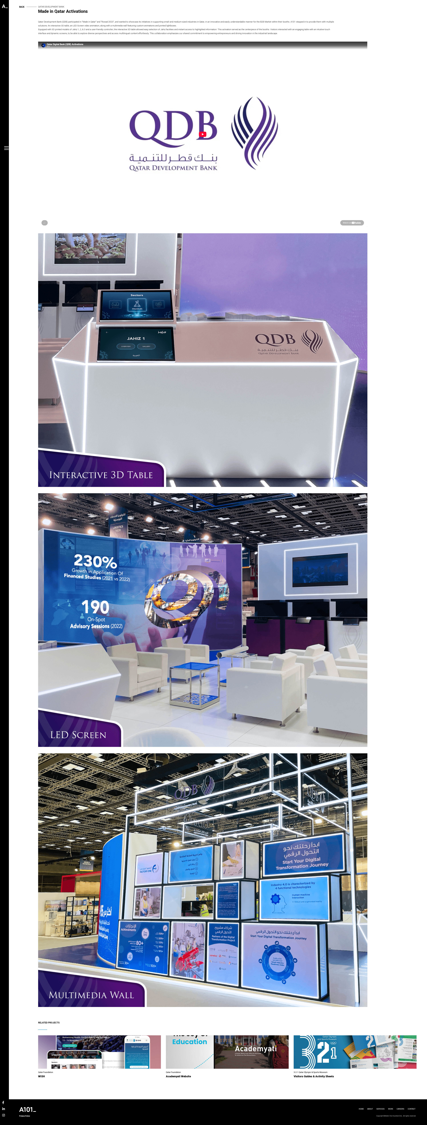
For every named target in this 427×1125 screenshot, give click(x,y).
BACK (21, 7)
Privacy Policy (24, 1116)
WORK (390, 1109)
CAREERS (400, 1109)
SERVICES (380, 1109)
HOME (361, 1109)
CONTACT (411, 1109)
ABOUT (370, 1109)
